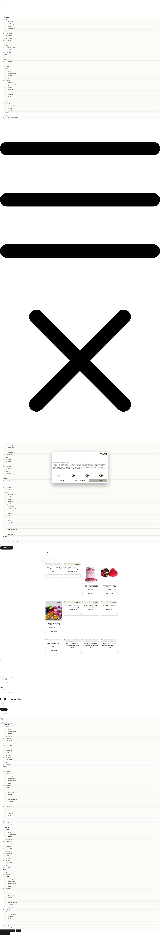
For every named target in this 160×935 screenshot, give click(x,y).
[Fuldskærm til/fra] (7, 930)
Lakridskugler (8, 36)
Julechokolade (10, 76)
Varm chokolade (9, 38)
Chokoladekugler (9, 30)
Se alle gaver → (9, 99)
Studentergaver (9, 61)
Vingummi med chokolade (11, 47)
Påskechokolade (11, 82)
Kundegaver (10, 96)
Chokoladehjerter (9, 49)
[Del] (12, 930)
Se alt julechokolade (11, 28)
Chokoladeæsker (9, 35)
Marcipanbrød (8, 50)
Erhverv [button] (5, 101)
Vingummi (8, 45)
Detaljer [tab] (80, 458)
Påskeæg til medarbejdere (12, 92)
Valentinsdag (8, 78)
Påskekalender (10, 89)
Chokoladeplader (9, 42)
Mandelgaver (10, 26)
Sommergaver (10, 94)
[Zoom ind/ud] (2, 930)
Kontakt (7, 115)
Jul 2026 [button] (7, 19)
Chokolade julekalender (12, 21)
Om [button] (4, 113)
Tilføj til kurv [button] (91, 593)
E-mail (1, 706)
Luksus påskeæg (11, 85)
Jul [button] (6, 68)
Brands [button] (5, 54)
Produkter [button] (6, 17)
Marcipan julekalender (12, 24)
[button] (80, 280)
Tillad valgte (80, 480)
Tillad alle (98, 480)
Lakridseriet (8, 57)
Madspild (5, 112)
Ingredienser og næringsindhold (12, 117)
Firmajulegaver (10, 97)
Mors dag (8, 64)
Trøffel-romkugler (9, 33)
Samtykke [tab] (61, 458)
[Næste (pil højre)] (7, 933)
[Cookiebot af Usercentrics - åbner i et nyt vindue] (101, 454)
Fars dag (7, 66)
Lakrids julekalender (11, 23)
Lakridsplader (8, 40)
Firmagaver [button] (8, 91)
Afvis (62, 480)
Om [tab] (99, 458)
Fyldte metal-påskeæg (12, 84)
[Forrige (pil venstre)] (2, 933)
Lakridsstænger (9, 43)
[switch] (73, 476)
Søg (1, 718)
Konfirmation (8, 63)
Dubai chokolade (9, 31)
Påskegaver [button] (8, 80)
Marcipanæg (10, 87)
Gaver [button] (4, 59)
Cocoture (8, 56)
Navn (1, 703)
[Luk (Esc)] (18, 930)
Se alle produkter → (9, 52)
